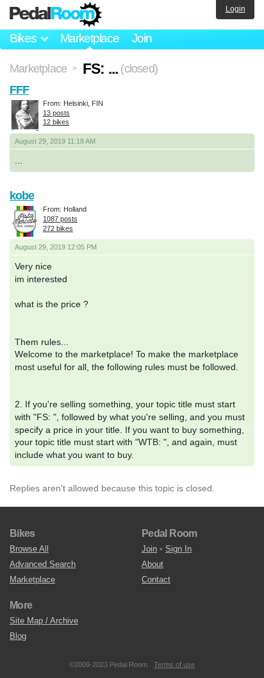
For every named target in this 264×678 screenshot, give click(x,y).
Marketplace (89, 38)
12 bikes (56, 122)
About (152, 564)
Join (142, 38)
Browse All (29, 549)
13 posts (56, 113)
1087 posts (60, 219)
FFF (19, 89)
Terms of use (174, 664)
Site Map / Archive (44, 620)
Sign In (178, 549)
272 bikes (58, 228)
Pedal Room (56, 15)
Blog (18, 636)
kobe (22, 195)
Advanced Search (43, 564)
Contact (156, 579)
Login (235, 8)
